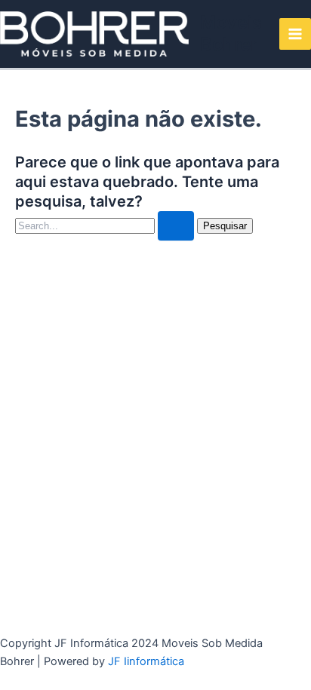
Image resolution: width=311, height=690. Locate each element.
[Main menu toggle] (295, 34)
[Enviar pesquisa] (176, 226)
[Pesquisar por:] (106, 225)
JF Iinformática (146, 661)
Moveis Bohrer (231, 32)
